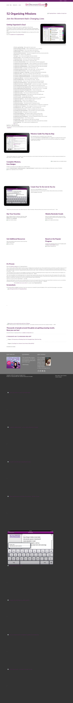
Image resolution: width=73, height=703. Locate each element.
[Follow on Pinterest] (42, 371)
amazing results (48, 328)
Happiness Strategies (19, 375)
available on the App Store (27, 332)
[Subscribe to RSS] (45, 371)
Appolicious (9, 127)
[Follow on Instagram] (40, 371)
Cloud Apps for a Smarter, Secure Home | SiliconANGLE (23, 343)
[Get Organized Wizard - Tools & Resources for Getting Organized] (36, 5)
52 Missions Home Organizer (50, 244)
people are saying (14, 266)
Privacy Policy (57, 375)
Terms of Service (63, 375)
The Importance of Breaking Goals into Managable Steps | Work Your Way (26, 339)
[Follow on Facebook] (38, 371)
